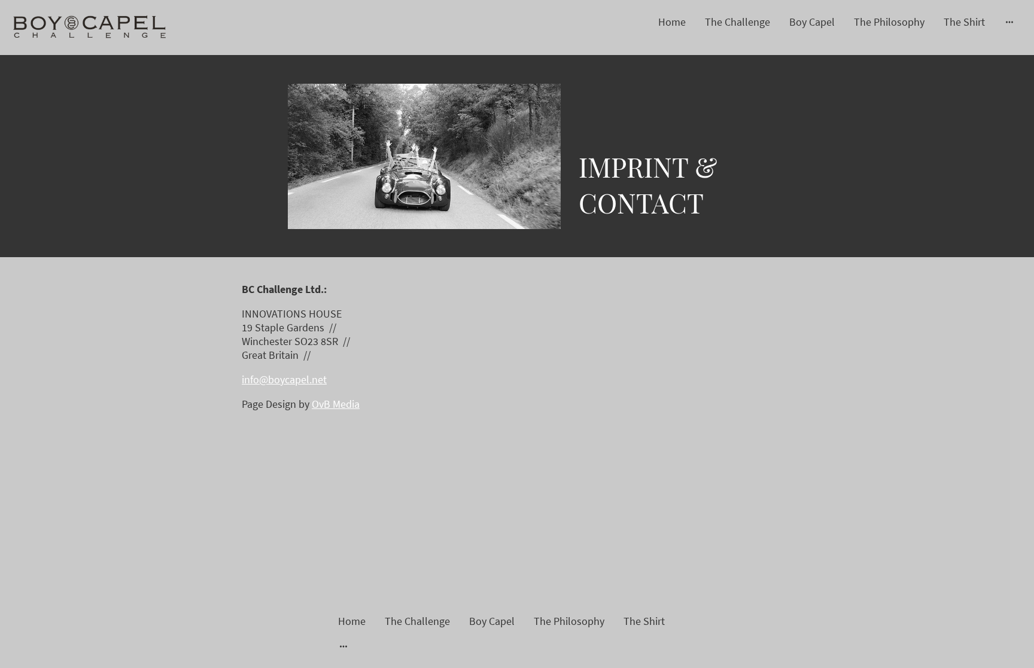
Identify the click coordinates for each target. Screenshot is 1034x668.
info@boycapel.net (284, 379)
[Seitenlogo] (90, 27)
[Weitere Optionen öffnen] (1009, 22)
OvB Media (336, 404)
